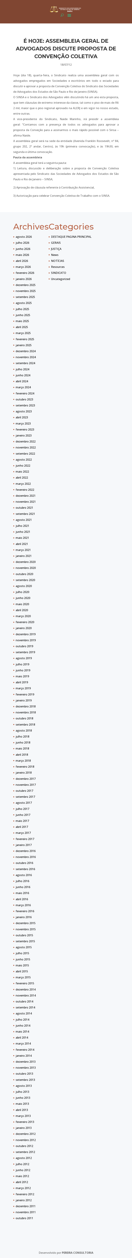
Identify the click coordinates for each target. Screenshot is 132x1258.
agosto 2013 (24, 1086)
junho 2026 (23, 249)
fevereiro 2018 (25, 766)
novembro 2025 (26, 291)
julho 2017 (22, 809)
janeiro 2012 (24, 1200)
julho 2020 (22, 592)
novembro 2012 (26, 1140)
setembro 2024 (25, 363)
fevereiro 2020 (25, 622)
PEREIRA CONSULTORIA (77, 1253)
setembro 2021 (25, 514)
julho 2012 (22, 1164)
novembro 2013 (26, 1068)
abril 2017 (22, 827)
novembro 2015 (26, 929)
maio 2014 (22, 1031)
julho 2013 (22, 1092)
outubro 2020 (24, 574)
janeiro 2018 (24, 772)
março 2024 (23, 387)
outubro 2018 (24, 718)
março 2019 (23, 688)
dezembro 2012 (26, 1134)
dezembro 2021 (26, 496)
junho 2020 (23, 598)
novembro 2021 (26, 502)
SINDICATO (58, 273)
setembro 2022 (25, 453)
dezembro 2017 (26, 779)
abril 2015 (22, 971)
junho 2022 (23, 465)
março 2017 (23, 833)
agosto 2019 (24, 658)
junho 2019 (23, 670)
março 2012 (23, 1188)
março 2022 (23, 484)
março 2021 (23, 550)
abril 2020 (22, 610)
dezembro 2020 (26, 562)
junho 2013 (23, 1098)
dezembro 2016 (26, 851)
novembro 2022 (26, 447)
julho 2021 (22, 526)
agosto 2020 (24, 586)
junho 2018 (23, 742)
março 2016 (23, 905)
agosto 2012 (24, 1158)
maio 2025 (22, 321)
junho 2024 (23, 375)
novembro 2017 (26, 785)
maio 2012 (22, 1176)
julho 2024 (22, 369)
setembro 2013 (25, 1080)
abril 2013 (22, 1110)
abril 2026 (22, 261)
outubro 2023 (24, 399)
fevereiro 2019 (25, 694)
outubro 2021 (24, 508)
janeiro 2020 (24, 628)
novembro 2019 (26, 640)
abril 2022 (22, 477)
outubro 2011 (24, 1218)
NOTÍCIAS (57, 261)
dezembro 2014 (26, 989)
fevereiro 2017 (25, 839)
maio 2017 (22, 821)
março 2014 (23, 1043)
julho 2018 (22, 736)
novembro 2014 (26, 995)
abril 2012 (22, 1182)
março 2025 (23, 333)
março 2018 (23, 760)
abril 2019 (22, 682)
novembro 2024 (26, 357)
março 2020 (23, 616)
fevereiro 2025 (25, 339)
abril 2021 (22, 544)
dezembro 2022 (26, 441)
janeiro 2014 (24, 1056)
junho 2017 (23, 815)
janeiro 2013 (24, 1128)
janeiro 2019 (24, 700)
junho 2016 (23, 887)
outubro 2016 (24, 863)
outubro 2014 (24, 1001)
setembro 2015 (25, 941)
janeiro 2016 (24, 917)
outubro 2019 (24, 646)
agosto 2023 (24, 411)
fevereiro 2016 (25, 911)
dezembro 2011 (26, 1206)
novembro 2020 (26, 568)
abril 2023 (22, 417)
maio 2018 (22, 748)
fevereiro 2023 (25, 429)
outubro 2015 (24, 935)
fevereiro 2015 (25, 983)
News (54, 255)
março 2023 (23, 423)
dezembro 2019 (26, 634)
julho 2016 (22, 881)
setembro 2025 (25, 297)
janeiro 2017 (24, 845)
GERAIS (56, 243)
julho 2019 (22, 664)
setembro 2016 (25, 869)
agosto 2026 (24, 237)
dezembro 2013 (26, 1062)
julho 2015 (22, 953)
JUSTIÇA (56, 249)
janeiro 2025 (24, 345)
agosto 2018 (24, 730)
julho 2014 (22, 1019)
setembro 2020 (25, 580)
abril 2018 (22, 755)
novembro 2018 (26, 712)
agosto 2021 (24, 520)
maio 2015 (22, 965)
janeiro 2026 (24, 279)
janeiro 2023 (24, 435)
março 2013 (23, 1116)
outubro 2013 (24, 1074)
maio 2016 (22, 893)
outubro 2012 (24, 1146)
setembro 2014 (25, 1007)
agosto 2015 (24, 947)
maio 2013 (22, 1104)
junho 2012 (23, 1170)
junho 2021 (23, 532)
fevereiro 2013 (25, 1122)
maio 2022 (22, 471)
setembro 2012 (25, 1152)
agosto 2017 (24, 803)
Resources (58, 267)
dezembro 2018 (26, 706)
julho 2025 (22, 309)
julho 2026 (22, 243)
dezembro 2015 (26, 923)
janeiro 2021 (24, 556)
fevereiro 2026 (25, 273)
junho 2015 (23, 959)
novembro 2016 (26, 857)
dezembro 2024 (26, 351)
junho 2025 (23, 315)
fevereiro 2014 (25, 1050)
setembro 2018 (25, 724)
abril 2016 (22, 899)
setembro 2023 (25, 405)
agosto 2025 (24, 303)
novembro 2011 (26, 1212)
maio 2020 (22, 604)
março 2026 (23, 267)
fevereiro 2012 (25, 1194)
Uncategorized (60, 279)
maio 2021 (22, 538)
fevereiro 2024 (25, 393)
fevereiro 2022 (25, 490)
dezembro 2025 (26, 285)
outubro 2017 (24, 791)
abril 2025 (22, 327)
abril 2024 (22, 381)
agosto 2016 (24, 875)
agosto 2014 (24, 1013)
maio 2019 (22, 676)
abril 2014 (22, 1037)
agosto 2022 (24, 459)
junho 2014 (23, 1025)
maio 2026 (22, 255)
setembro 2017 (25, 797)
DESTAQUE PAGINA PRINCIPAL (71, 237)
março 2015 (23, 977)
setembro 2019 (25, 652)
